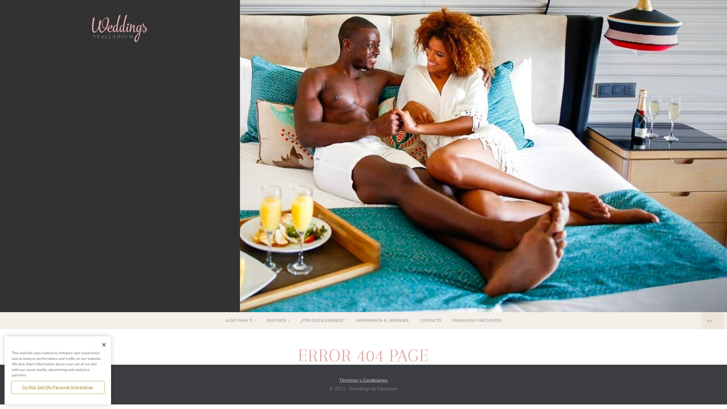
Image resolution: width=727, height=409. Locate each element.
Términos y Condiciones (363, 380)
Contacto (430, 320)
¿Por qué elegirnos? (322, 320)
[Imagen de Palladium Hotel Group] (119, 27)
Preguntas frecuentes (477, 320)
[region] (58, 370)
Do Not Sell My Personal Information (57, 387)
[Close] (104, 345)
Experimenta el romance (382, 320)
